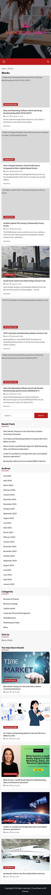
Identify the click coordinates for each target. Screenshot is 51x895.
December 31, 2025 (17, 116)
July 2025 (7, 523)
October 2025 (9, 509)
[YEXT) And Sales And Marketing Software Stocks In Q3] (26, 314)
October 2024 (9, 556)
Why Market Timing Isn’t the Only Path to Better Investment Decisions (22, 432)
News (5, 627)
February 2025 (9, 537)
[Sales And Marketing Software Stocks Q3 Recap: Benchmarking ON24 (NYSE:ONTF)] (26, 92)
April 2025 (7, 528)
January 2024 (8, 584)
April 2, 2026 (15, 832)
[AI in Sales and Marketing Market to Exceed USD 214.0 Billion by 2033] (26, 714)
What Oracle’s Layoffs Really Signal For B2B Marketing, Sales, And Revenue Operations (25, 447)
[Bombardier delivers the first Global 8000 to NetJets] (26, 855)
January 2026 (8, 495)
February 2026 (9, 490)
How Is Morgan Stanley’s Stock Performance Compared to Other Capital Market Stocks (21, 166)
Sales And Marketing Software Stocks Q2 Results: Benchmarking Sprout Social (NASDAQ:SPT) (23, 389)
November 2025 (9, 504)
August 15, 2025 (16, 284)
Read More (6, 126)
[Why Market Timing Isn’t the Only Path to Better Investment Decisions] (26, 668)
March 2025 (8, 532)
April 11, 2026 (16, 739)
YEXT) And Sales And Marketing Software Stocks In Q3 (25, 333)
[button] (4, 61)
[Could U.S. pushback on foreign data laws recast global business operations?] (26, 808)
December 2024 (9, 546)
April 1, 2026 (15, 877)
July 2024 (7, 570)
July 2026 (7, 476)
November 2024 (9, 551)
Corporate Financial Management (16, 613)
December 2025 (9, 499)
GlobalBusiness (9, 618)
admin (7, 116)
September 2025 (10, 513)
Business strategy (10, 604)
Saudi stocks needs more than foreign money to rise (24, 281)
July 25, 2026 (16, 692)
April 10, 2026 (16, 786)
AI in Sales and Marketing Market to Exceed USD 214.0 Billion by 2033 (25, 440)
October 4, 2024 (16, 394)
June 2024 (7, 575)
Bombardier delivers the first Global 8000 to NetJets (24, 461)
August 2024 (8, 565)
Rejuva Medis (7, 640)
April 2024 (7, 579)
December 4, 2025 (17, 171)
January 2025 (8, 542)
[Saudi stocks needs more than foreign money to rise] (26, 262)
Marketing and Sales (10, 104)
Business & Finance (11, 599)
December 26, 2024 (17, 336)
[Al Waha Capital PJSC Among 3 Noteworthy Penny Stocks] (26, 204)
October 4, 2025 (16, 229)
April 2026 (7, 480)
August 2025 (8, 518)
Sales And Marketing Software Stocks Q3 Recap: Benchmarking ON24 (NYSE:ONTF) (22, 111)
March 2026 (8, 485)
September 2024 (10, 561)
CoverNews (36, 888)
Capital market (9, 159)
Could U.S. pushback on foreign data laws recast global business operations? (25, 455)
